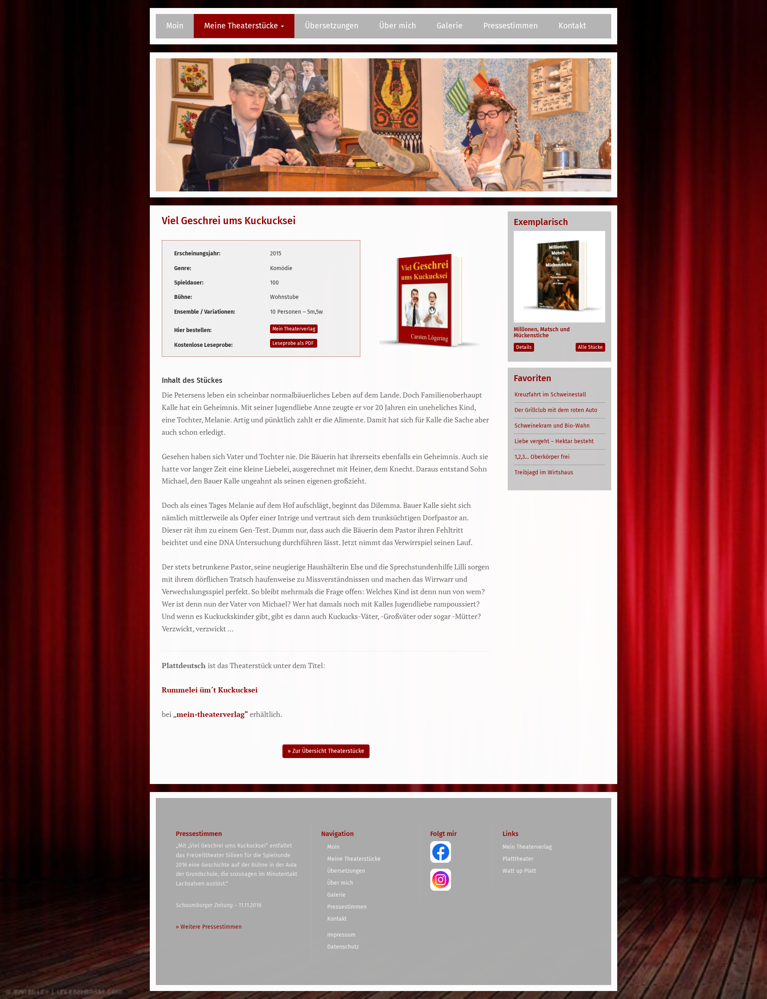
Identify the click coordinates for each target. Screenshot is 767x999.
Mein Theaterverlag (293, 329)
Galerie (450, 25)
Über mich (397, 25)
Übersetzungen (331, 25)
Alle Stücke (590, 347)
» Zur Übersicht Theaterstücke (326, 751)
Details (524, 347)
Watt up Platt (519, 871)
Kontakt (572, 25)
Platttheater (518, 859)
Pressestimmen (510, 25)
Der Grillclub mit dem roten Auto (556, 410)
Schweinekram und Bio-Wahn (552, 425)
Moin (174, 25)
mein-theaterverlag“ (212, 714)
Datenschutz (343, 946)
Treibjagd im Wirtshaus (544, 472)
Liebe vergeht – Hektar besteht (554, 441)
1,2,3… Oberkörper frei (542, 457)
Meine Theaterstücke (242, 25)
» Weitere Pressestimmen (209, 926)
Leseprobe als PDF (293, 343)
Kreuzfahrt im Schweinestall (550, 394)
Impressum (341, 934)
